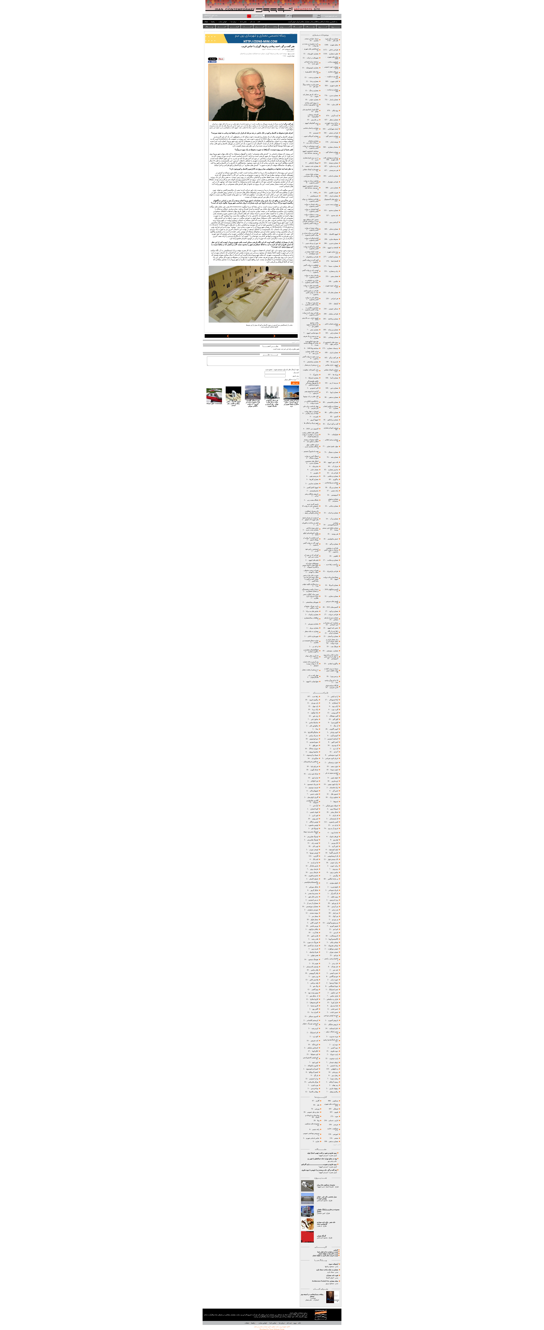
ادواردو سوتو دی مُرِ (331, 773)
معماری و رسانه (333, 330)
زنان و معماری (333, 271)
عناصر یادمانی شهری (312, 1138)
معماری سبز (334, 187)
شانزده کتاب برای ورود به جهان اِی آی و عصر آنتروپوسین (331, 656)
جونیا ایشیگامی (333, 986)
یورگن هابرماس (313, 1082)
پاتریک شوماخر (333, 890)
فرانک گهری (314, 769)
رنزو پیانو (335, 1072)
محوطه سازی (333, 239)
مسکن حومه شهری (331, 285)
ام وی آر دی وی (333, 828)
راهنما (213, 22)
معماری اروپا (334, 392)
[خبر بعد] (274, 336)
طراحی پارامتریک (332, 571)
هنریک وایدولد (313, 952)
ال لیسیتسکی (334, 818)
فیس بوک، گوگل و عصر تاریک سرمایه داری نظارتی (310, 596)
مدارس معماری (333, 469)
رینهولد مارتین (333, 1088)
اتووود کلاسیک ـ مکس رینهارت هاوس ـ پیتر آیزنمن (234, 403)
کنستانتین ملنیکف (312, 1048)
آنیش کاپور (334, 742)
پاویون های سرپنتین (332, 601)
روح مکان (335, 110)
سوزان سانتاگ (313, 748)
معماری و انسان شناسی (310, 128)
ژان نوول (315, 706)
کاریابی (335, 1250)
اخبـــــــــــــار (222, 27)
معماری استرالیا (313, 378)
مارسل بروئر (314, 869)
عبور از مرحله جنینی (311, 243)
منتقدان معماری (333, 147)
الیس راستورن (333, 822)
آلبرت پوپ (334, 709)
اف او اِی (335, 815)
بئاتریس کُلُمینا (333, 853)
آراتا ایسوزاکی (333, 700)
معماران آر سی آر (312, 903)
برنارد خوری (334, 866)
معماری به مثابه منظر (311, 631)
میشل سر (314, 916)
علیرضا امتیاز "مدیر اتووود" (325, 1187)
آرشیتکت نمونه (333, 1264)
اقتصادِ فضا (334, 261)
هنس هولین (314, 955)
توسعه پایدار (334, 142)
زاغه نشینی (334, 491)
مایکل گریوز (314, 890)
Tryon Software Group (276, 1329)
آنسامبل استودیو (333, 739)
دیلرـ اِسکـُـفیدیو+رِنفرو (330, 1040)
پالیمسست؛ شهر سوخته (214, 403)
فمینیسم (315, 133)
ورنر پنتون (314, 976)
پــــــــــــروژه (335, 27)
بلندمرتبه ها (334, 362)
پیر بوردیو (335, 919)
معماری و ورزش (313, 624)
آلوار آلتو (335, 719)
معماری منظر (334, 120)
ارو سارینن (335, 781)
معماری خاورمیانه (312, 54)
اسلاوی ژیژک (334, 797)
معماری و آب (334, 519)
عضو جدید (268, 369)
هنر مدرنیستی (333, 170)
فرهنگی (335, 1109)
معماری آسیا (334, 378)
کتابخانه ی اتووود (332, 247)
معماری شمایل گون (332, 152)
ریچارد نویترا (334, 1078)
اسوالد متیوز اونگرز (332, 805)
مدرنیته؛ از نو (333, 383)
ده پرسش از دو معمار (311, 365)
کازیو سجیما (314, 1006)
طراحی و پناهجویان (312, 257)
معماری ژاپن (334, 333)
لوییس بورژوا (313, 853)
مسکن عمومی (333, 309)
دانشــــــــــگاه (297, 27)
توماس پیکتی (334, 942)
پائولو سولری (333, 883)
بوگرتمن (335, 875)
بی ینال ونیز (314, 120)
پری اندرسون (333, 900)
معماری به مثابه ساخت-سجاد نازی (327, 1270)
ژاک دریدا (315, 709)
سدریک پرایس (313, 735)
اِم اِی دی (335, 825)
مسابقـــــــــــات (272, 27)
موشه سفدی (314, 913)
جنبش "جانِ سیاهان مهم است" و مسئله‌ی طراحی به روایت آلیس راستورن (310, 221)
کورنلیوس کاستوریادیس (310, 1057)
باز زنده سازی (333, 166)
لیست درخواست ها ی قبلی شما (327, 1252)
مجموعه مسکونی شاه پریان (326, 1185)
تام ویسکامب (334, 936)
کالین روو (315, 1009)
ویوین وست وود (313, 993)
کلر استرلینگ (314, 1032)
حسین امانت (334, 1012)
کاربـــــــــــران (259, 27)
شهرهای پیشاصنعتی (311, 602)
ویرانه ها (335, 374)
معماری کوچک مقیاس (331, 370)
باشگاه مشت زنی (312, 500)
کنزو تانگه (315, 1044)
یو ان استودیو (314, 1078)
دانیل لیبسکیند (333, 1028)
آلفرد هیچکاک (333, 716)
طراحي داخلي (333, 50)
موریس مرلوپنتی (312, 910)
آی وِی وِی (335, 745)
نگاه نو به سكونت (332, 76)
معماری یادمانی (333, 176)
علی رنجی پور (332, 1161)
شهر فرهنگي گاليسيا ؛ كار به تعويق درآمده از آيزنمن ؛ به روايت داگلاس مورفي (253, 403)
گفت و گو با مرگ (332, 424)
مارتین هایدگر (314, 866)
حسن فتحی (334, 1009)
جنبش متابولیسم (333, 539)
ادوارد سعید (334, 766)
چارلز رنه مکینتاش (332, 999)
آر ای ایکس (334, 696)
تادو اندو (335, 929)
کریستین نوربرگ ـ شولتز (310, 1023)
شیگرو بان (315, 758)
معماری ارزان (334, 196)
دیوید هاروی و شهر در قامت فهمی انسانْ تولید (322, 1153)
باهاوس (335, 556)
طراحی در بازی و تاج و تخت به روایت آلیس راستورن (311, 292)
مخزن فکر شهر (313, 897)
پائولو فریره (334, 887)
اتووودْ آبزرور (314, 420)
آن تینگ (335, 726)
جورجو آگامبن (333, 976)
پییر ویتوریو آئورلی (332, 923)
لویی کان (315, 846)
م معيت (319, 1226)
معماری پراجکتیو (332, 420)
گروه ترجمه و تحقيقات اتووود (271, 49)
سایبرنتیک (315, 466)
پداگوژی (335, 479)
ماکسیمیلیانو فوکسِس (311, 882)
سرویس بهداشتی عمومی (311, 1133)
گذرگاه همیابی (321, 1236)
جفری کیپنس (334, 973)
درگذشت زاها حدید (332, 564)
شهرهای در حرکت (312, 58)
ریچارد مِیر (335, 1075)
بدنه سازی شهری (332, 252)
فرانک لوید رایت (312, 774)
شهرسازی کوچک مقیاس (310, 169)
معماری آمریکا (333, 585)
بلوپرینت (315, 416)
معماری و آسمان (332, 636)
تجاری (317, 1141)
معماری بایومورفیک (312, 68)
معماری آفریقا (314, 479)
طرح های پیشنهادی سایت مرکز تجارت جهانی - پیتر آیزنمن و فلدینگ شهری (272, 403)
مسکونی (335, 1101)
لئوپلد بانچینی (314, 812)
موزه (336, 1116)
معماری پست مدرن (331, 204)
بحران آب (335, 466)
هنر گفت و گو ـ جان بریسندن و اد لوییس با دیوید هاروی (319, 1170)
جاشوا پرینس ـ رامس (331, 958)
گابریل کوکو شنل (312, 797)
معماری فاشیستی (332, 402)
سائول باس (314, 719)
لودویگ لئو (315, 828)
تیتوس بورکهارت (333, 949)
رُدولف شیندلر (333, 1062)
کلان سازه (335, 104)
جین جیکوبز (334, 993)
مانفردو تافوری (313, 875)
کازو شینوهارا (314, 1002)
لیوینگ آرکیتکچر (313, 163)
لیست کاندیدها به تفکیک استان (328, 1254)
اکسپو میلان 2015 (332, 607)
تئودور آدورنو (334, 926)
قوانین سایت (222, 22)
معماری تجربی (333, 243)
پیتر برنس (335, 910)
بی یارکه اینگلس (333, 879)
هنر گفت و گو (333, 357)
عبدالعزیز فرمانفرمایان (310, 761)
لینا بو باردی (314, 862)
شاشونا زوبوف (313, 752)
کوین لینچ (315, 1062)
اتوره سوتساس (333, 755)
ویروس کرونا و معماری (330, 428)
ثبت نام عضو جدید (331, 16)
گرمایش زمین (333, 222)
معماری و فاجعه (333, 319)
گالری (317, 1101)
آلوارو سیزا (334, 722)
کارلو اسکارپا (314, 999)
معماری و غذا (314, 81)
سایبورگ (315, 374)
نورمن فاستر (314, 926)
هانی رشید (315, 939)
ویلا (318, 1120)
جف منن (335, 970)
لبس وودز (315, 818)
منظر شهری (334, 45)
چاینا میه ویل (334, 1006)
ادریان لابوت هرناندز (331, 758)
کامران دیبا (314, 1012)
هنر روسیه (335, 534)
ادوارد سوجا (334, 769)
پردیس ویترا (334, 676)
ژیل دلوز (315, 716)
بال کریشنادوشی (332, 856)
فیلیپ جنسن (314, 794)
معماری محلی (333, 229)
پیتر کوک (335, 916)
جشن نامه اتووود (332, 628)
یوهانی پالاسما (313, 1092)
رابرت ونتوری (333, 1058)
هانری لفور (314, 936)
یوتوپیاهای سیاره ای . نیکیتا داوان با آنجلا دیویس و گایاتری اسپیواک (310, 565)
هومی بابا (315, 963)
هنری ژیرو (314, 949)
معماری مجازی (333, 596)
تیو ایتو (336, 955)
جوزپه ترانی (334, 980)
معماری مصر (314, 330)
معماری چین (334, 388)
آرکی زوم (335, 706)
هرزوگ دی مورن (312, 942)
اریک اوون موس (333, 784)
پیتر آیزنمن (335, 906)
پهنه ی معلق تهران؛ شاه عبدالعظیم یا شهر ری (322, 1159)
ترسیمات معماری (332, 348)
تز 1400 (315, 192)
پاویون (336, 1112)
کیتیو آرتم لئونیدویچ (312, 1069)
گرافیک (336, 303)
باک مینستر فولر (333, 859)
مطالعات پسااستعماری (311, 618)
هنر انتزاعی (334, 298)
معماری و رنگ (333, 487)
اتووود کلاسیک (333, 234)
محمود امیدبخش (322, 1200)
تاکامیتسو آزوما (333, 939)
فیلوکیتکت (335, 434)
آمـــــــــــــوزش (285, 27)
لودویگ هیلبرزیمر (312, 836)
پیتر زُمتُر (335, 913)
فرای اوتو (315, 778)
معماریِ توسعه (333, 163)
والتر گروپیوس (313, 973)
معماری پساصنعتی (312, 362)
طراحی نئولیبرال (332, 182)
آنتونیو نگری (334, 735)
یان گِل (316, 1075)
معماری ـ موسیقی (332, 651)
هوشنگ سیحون (313, 959)
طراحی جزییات (333, 614)
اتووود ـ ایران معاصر (331, 365)
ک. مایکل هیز (313, 996)
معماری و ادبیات (333, 513)
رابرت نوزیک (334, 1054)
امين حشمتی (321, 1213)
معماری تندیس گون (332, 136)
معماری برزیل (313, 628)
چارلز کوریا (334, 1002)
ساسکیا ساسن (313, 722)
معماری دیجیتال (333, 452)
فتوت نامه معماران (332, 1275)
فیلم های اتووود (313, 560)
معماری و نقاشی (332, 476)
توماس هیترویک (333, 945)
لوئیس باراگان (313, 822)
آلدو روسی (334, 713)
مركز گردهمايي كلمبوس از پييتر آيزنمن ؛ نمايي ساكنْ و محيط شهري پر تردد (291, 403)
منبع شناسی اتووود (312, 333)
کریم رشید (315, 1028)
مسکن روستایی (333, 337)
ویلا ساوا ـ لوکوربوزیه (311, 72)
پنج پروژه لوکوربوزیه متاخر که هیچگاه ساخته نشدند (311, 343)
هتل (318, 1105)
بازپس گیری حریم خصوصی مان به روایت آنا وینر (310, 506)
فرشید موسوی (313, 787)
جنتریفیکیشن (314, 196)
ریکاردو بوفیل (334, 1092)
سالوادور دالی (313, 726)
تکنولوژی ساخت (333, 62)
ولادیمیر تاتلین (313, 980)
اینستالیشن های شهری (311, 49)
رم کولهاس (334, 1069)
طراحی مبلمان (333, 314)
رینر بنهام (335, 1085)
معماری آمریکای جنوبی (310, 136)
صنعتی (336, 1138)
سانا (317, 729)
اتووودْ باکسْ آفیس (312, 487)
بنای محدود (334, 215)
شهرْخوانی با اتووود (312, 681)
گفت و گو (287, 124)
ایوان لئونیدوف (333, 849)
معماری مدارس (313, 483)
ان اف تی (315, 646)
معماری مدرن (333, 95)
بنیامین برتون (334, 872)
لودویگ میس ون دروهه (310, 832)
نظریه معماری (333, 54)
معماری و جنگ (313, 90)
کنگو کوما (315, 1051)
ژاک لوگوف (314, 713)
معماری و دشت (313, 77)
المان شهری (334, 81)
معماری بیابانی (333, 506)
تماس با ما (243, 22)
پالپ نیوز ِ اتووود (333, 462)
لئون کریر (315, 815)
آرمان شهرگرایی (333, 129)
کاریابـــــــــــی (234, 27)
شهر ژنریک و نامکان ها (311, 423)
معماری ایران (333, 352)
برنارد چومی (334, 862)
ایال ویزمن (334, 843)
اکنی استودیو (314, 388)
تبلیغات (206, 22)
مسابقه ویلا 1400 (312, 348)
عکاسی (335, 281)
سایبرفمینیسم (314, 491)
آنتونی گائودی (333, 729)
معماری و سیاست (332, 89)
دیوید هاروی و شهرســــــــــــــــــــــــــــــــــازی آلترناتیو (319, 1164)
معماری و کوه (333, 611)
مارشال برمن (313, 872)
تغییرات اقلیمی (333, 192)
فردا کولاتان (314, 781)
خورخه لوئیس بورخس (330, 1015)
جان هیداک (334, 966)
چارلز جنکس (334, 996)
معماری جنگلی (333, 412)
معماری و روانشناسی (331, 482)
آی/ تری (335, 748)
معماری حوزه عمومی (331, 67)
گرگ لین (315, 805)
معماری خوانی (313, 99)
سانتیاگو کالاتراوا (313, 732)
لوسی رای (315, 843)
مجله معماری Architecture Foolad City (325, 1281)
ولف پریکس (314, 983)
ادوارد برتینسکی (333, 762)
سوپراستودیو (314, 742)
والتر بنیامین (314, 970)
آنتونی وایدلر (334, 732)
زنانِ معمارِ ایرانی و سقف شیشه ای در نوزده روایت (332, 641)
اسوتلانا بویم (334, 809)
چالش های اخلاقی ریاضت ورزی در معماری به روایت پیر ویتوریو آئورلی (310, 434)
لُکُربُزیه (316, 856)
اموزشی (335, 1134)
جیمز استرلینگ (333, 989)
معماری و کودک (313, 614)
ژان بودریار (314, 703)
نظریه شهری (334, 85)
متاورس (315, 473)
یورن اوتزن (314, 1085)
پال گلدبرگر (334, 893)
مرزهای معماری (333, 72)
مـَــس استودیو (313, 900)
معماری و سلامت (332, 560)
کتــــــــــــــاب (247, 27)
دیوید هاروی (334, 1051)
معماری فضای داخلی (331, 324)
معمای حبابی (314, 469)
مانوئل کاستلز (313, 879)
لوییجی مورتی (313, 849)
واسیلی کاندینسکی (312, 966)
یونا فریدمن (314, 1088)
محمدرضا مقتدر (313, 893)
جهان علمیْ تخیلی (332, 446)
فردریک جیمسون (312, 784)
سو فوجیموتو (314, 739)
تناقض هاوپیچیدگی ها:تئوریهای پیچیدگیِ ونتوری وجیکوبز (312, 383)
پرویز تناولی (334, 897)
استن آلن (335, 791)
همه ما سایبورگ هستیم (310, 451)
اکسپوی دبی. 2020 (312, 429)
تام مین (335, 932)
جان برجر (335, 963)
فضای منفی (334, 276)
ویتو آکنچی (314, 989)
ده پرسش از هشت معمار (310, 670)
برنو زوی (335, 869)
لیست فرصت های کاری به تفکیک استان (325, 1255)
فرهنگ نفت (334, 646)
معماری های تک (333, 292)
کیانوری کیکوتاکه (313, 1065)
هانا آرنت (315, 932)
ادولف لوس (334, 778)
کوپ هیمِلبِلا (314, 1054)
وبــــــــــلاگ (209, 27)
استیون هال (334, 794)
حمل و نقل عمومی (313, 1112)
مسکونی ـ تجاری (332, 1128)
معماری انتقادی (333, 257)
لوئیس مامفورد (313, 825)
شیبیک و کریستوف (312, 755)
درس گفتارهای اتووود (311, 123)
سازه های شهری (332, 57)
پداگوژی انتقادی (333, 663)
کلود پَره (315, 1036)
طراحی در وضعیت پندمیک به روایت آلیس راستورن (331, 550)
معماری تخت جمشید (311, 166)
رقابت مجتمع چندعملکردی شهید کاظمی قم (312, 324)
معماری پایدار (334, 99)
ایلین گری (335, 846)
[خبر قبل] (228, 337)
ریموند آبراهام (333, 1082)
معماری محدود (333, 210)
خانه (259, 22)
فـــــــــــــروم (322, 27)
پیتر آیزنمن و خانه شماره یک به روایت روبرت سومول (310, 663)
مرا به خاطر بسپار (290, 379)
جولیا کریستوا (333, 983)
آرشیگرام (335, 703)
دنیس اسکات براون (332, 1031)
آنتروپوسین (334, 495)
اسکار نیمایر (334, 812)
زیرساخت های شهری (331, 1104)
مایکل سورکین (313, 887)
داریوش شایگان (333, 1024)
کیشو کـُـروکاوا (313, 1072)
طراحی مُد (334, 473)
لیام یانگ (315, 859)
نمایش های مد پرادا (312, 611)
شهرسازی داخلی (312, 636)
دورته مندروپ (333, 1036)
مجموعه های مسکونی (311, 1124)
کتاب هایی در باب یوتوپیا (310, 396)
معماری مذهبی (333, 397)
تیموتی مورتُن (334, 952)
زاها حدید (315, 696)
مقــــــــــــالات (310, 27)
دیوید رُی (335, 1044)
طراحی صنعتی (333, 133)
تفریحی (335, 1124)
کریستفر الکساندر (312, 1020)
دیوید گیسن (334, 1048)
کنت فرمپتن (314, 1040)
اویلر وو (335, 840)
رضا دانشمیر (334, 1065)
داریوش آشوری (333, 1020)
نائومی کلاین (314, 923)
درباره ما (233, 22)
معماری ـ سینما (333, 266)
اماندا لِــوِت (334, 832)
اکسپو (336, 416)
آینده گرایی (334, 115)
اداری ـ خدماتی (333, 1120)
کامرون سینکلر (313, 1016)
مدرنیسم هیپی (313, 476)
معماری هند (334, 457)
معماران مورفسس (312, 906)
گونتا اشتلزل (314, 809)
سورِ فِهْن (315, 745)
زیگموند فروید (313, 700)
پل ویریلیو (335, 903)
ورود (294, 1323)
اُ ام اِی (336, 752)
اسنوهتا (335, 801)
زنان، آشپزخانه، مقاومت (310, 370)
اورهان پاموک (334, 836)
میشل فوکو (314, 919)
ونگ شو (315, 986)
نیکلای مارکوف (313, 929)
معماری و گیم (333, 544)
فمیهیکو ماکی (314, 791)
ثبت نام (252, 22)
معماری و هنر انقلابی (331, 440)
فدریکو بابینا (314, 766)
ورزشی (317, 1109)
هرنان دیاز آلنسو (313, 945)
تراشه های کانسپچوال (331, 199)
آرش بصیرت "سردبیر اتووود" (327, 1155)
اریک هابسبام (334, 787)
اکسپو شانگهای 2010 (331, 589)
